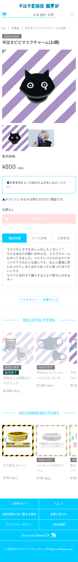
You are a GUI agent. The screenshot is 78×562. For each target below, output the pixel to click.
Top (3, 28)
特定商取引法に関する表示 (19, 514)
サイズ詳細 (39, 238)
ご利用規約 (59, 524)
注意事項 (63, 238)
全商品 (15, 28)
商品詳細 (14, 238)
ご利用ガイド (19, 503)
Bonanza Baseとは (36, 535)
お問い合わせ (58, 514)
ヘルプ (58, 503)
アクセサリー (29, 299)
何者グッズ (50, 299)
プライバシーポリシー (19, 524)
